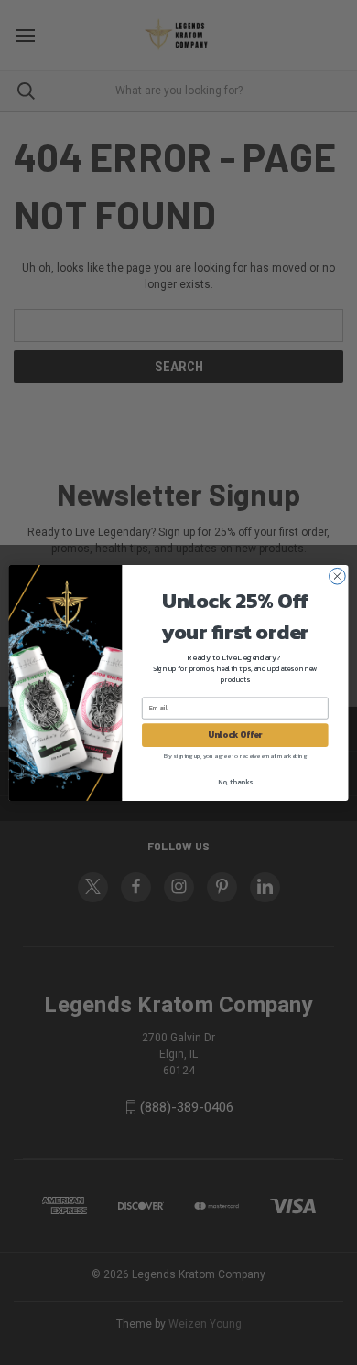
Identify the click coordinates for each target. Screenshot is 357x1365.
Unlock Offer (235, 734)
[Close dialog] (337, 575)
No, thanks (235, 781)
